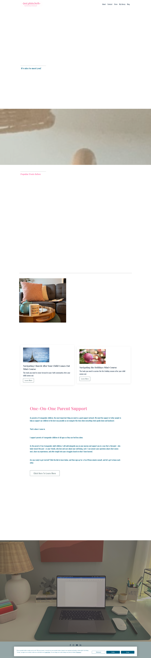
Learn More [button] (28, 380)
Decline (113, 652)
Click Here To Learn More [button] (45, 473)
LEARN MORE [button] (100, 328)
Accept (127, 652)
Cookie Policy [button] (47, 652)
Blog (128, 4)
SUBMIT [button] (75, 631)
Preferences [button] (78, 652)
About (104, 4)
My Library (122, 4)
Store (115, 4)
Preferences (98, 652)
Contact (109, 4)
